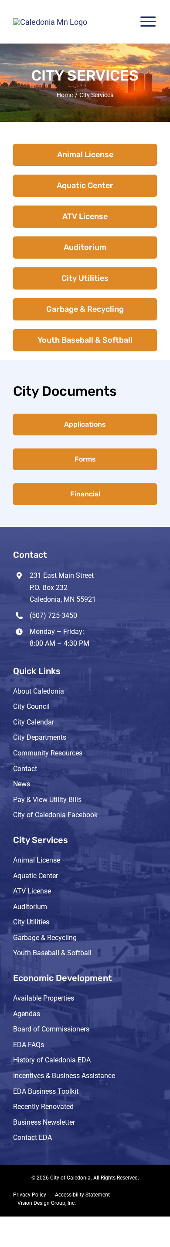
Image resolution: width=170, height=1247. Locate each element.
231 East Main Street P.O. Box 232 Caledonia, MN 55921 (63, 587)
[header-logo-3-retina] (50, 22)
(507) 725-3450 (53, 615)
